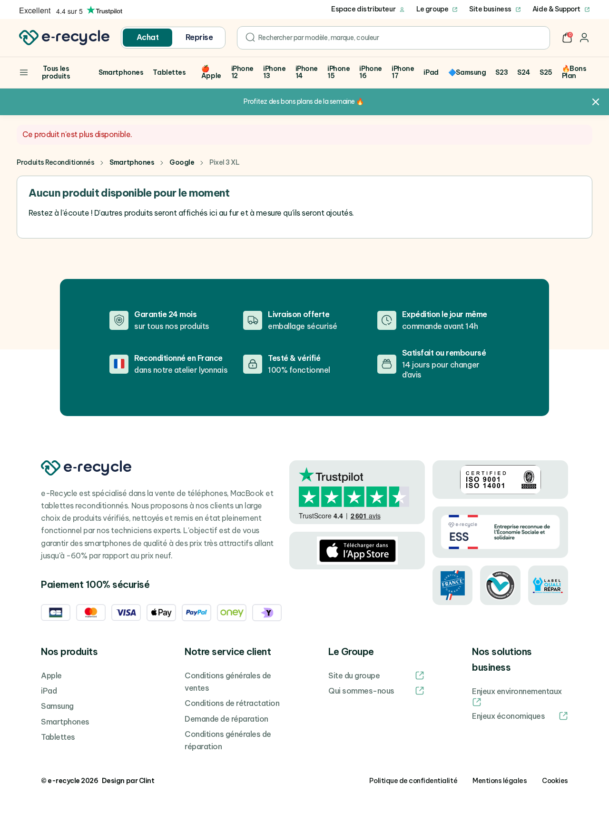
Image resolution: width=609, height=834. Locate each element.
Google (181, 162)
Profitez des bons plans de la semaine (299, 101)
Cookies (555, 780)
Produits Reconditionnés (55, 162)
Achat (148, 37)
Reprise (199, 37)
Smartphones (131, 162)
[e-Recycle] (64, 37)
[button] (567, 37)
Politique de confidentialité (413, 780)
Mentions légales (499, 780)
